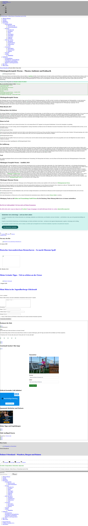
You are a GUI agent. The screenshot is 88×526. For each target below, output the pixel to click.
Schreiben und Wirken (11, 515)
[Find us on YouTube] (12, 339)
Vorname (31, 375)
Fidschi (10, 506)
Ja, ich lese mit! (33, 385)
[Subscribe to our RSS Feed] (9, 339)
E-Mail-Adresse (3, 311)
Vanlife (4, 478)
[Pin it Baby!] (5, 339)
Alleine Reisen (6, 476)
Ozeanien (7, 502)
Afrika (6, 509)
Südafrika (10, 510)
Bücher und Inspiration (11, 516)
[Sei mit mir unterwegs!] (1, 339)
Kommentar (3, 307)
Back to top (3, 471)
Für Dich (5, 518)
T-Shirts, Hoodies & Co (7, 2)
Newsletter (4, 3)
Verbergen (18, 84)
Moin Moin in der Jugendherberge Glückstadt (18, 289)
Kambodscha (11, 498)
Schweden (10, 492)
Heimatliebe (8, 482)
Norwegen (10, 491)
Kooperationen (5, 1)
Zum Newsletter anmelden (10, 227)
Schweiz (10, 494)
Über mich (5, 519)
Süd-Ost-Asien (8, 496)
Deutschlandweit (4, 68)
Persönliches (8, 513)
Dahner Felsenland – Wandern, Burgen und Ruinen (20, 454)
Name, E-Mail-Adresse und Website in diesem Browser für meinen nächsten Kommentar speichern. (22, 316)
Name (1, 309)
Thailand (10, 497)
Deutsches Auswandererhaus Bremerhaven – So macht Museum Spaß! (28, 250)
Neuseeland (11, 505)
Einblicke (5, 511)
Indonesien (11, 500)
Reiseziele (5, 480)
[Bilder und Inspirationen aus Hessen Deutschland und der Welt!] (16, 339)
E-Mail (30, 379)
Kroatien (10, 488)
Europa (7, 485)
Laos (9, 501)
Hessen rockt (11, 483)
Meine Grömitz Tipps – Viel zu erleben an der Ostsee (21, 275)
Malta (9, 489)
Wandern (5, 479)
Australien (10, 504)
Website (1, 314)
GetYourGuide (8, 435)
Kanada (7, 507)
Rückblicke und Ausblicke (12, 514)
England (10, 493)
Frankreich (11, 487)
